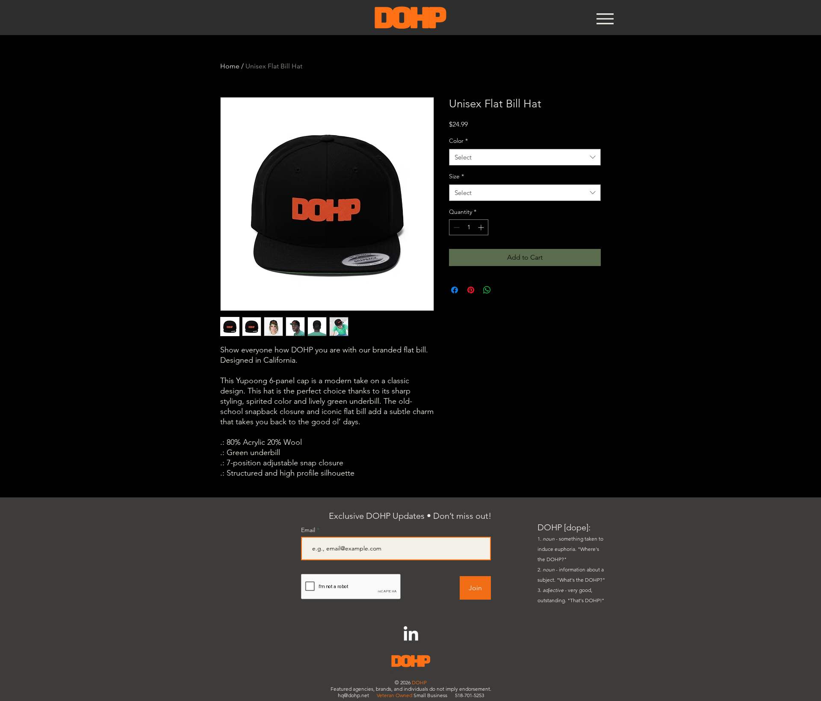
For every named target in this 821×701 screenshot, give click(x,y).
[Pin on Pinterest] (471, 290)
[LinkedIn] (411, 635)
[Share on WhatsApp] (487, 290)
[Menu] (605, 19)
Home (229, 66)
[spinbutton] (468, 227)
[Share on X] (503, 290)
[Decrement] (455, 227)
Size (456, 176)
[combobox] (525, 157)
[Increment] (481, 227)
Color (458, 141)
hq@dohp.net (353, 695)
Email (309, 530)
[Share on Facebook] (454, 290)
